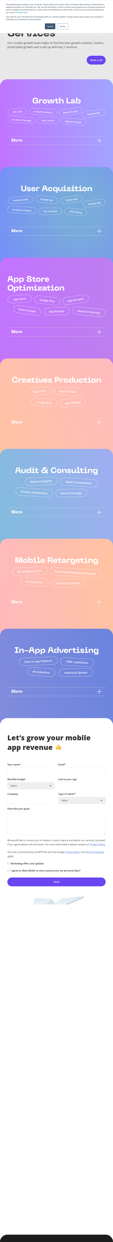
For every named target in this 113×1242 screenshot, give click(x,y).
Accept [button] (50, 26)
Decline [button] (63, 26)
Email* (62, 764)
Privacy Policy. (22, 12)
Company (12, 794)
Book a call (96, 60)
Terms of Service (95, 852)
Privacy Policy (72, 852)
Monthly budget (16, 779)
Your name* (14, 764)
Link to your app (67, 779)
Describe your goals (18, 809)
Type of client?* (67, 794)
